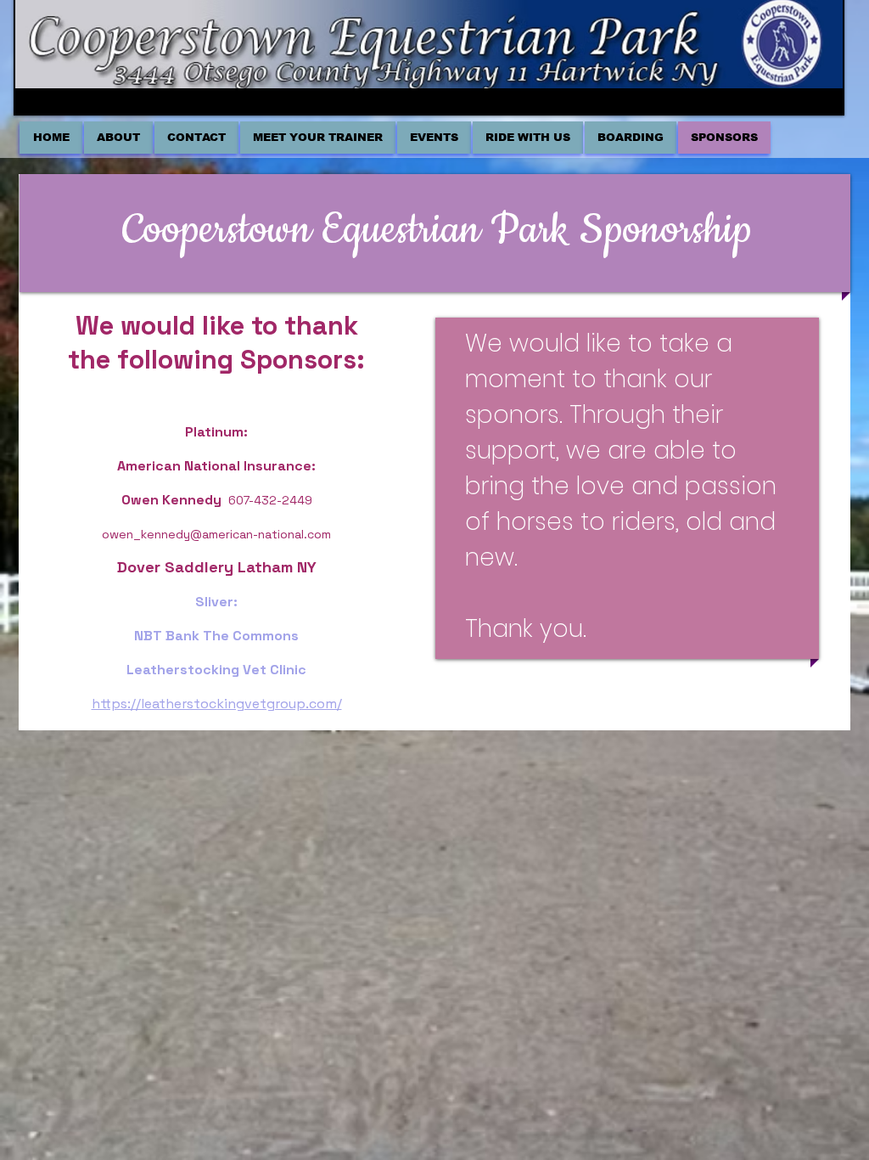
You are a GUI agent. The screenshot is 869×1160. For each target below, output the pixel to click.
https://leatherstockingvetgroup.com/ (217, 703)
